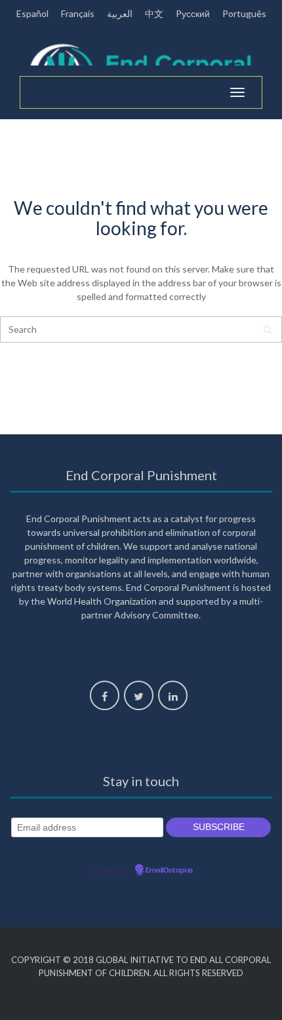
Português (244, 13)
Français (77, 13)
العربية (119, 13)
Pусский (193, 13)
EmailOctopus (169, 870)
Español (32, 13)
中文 (154, 13)
